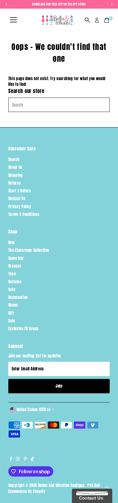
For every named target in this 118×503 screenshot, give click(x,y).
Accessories (18, 297)
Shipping (15, 175)
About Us (15, 167)
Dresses (14, 266)
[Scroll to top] (106, 487)
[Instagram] (17, 459)
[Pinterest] (25, 459)
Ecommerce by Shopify (27, 491)
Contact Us (16, 198)
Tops (12, 273)
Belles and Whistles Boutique (61, 485)
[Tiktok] (32, 459)
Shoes (13, 305)
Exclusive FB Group (23, 328)
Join (59, 386)
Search (14, 159)
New (11, 242)
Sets (11, 289)
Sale (11, 321)
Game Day (16, 258)
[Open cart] (107, 20)
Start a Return (19, 191)
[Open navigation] (13, 20)
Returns (14, 183)
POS (90, 485)
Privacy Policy (19, 206)
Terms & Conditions (23, 214)
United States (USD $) (33, 409)
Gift (11, 313)
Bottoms (14, 282)
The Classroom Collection (28, 250)
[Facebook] (10, 459)
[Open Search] (87, 20)
